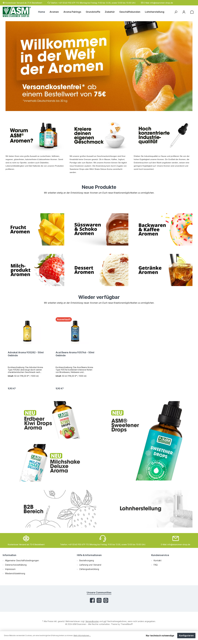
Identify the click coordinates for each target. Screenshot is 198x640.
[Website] (106, 600)
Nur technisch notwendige (160, 635)
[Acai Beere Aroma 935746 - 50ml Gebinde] (75, 330)
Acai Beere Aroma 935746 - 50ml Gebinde (75, 354)
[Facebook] (92, 600)
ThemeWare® (127, 624)
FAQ (156, 564)
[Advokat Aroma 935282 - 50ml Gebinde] (27, 330)
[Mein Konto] (183, 12)
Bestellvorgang (86, 560)
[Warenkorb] (192, 12)
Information (9, 555)
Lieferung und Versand (90, 564)
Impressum (10, 569)
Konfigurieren (186, 635)
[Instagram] (99, 600)
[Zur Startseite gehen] (17, 12)
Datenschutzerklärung (16, 564)
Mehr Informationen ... (82, 635)
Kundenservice (160, 555)
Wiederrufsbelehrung (15, 573)
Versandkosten (92, 621)
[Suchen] (175, 12)
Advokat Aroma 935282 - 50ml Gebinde (26, 354)
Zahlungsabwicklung (89, 569)
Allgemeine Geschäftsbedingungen (22, 560)
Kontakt (157, 560)
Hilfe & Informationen (89, 555)
